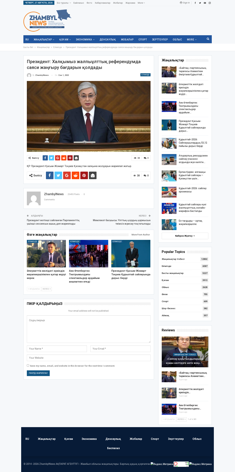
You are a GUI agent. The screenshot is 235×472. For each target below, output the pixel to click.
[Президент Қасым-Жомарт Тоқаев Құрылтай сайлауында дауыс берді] (131, 253)
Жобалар (118, 3)
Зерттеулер (160, 39)
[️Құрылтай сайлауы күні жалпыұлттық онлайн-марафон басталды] (169, 208)
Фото (89, 3)
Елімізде (145, 75)
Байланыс (78, 3)
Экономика (84, 39)
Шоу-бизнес (168, 308)
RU (27, 39)
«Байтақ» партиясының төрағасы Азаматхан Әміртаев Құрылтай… (192, 71)
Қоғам (63, 39)
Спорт (142, 39)
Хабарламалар (102, 3)
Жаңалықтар (43, 39)
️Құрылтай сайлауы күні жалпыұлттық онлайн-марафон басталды (192, 207)
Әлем (165, 294)
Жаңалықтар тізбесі (173, 259)
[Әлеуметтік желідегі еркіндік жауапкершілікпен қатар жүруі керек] (46, 253)
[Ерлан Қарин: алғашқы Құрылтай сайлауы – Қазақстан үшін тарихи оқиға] (169, 175)
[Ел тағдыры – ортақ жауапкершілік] (169, 224)
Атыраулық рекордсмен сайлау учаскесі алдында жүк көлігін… (193, 159)
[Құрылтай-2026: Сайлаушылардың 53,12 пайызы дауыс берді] (169, 143)
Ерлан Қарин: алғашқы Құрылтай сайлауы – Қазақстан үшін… (192, 175)
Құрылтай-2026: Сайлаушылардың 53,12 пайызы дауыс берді (193, 142)
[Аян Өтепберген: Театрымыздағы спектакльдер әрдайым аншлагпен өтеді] (88, 253)
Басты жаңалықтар (173, 273)
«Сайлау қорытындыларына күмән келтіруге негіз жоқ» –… (185, 361)
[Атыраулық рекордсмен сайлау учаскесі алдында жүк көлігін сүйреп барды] (169, 159)
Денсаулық (108, 39)
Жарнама (130, 3)
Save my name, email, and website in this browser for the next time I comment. (72, 366)
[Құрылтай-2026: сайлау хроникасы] (169, 192)
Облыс (177, 39)
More (140, 3)
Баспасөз (113, 448)
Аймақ (165, 315)
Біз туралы (62, 3)
